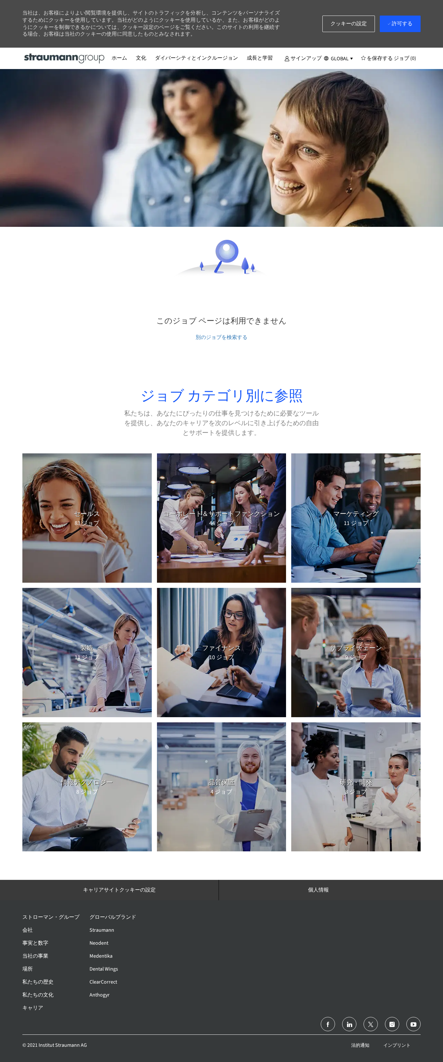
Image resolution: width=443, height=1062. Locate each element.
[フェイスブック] (328, 1024)
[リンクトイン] (349, 1024)
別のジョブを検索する (221, 337)
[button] (303, 58)
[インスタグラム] (392, 1024)
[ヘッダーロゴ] (64, 58)
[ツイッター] (371, 1024)
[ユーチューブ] (413, 1024)
